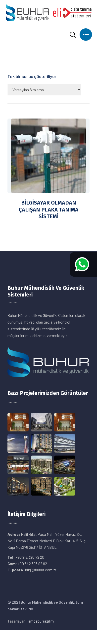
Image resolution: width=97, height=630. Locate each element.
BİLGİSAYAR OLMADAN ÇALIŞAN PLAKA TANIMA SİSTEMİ (48, 209)
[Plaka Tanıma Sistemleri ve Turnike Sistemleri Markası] (48, 12)
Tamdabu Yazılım (40, 621)
